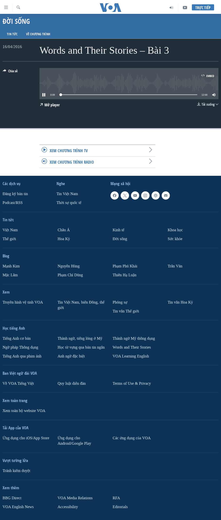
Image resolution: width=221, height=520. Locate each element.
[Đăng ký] (166, 195)
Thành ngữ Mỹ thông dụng (134, 338)
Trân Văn (175, 266)
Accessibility (68, 506)
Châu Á (64, 230)
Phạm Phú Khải (125, 266)
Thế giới (9, 238)
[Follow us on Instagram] (145, 195)
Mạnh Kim (11, 266)
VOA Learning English (131, 356)
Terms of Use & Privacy (132, 383)
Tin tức (12, 34)
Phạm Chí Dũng (70, 275)
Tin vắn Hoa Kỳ (180, 302)
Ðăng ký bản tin (15, 193)
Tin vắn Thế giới (126, 310)
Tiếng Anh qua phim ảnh (22, 356)
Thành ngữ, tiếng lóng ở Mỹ (80, 338)
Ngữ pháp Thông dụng (20, 347)
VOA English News (18, 506)
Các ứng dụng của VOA (132, 437)
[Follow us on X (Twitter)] (125, 195)
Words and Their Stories (132, 347)
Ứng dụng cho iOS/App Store (26, 437)
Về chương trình (38, 34)
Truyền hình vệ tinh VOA (23, 302)
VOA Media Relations (75, 497)
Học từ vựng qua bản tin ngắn (81, 347)
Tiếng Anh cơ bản (17, 338)
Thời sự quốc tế (69, 202)
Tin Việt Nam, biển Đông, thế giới (81, 305)
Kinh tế (118, 230)
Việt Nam (10, 230)
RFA (116, 497)
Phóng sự (120, 302)
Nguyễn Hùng (69, 266)
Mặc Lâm (10, 275)
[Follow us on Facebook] (114, 195)
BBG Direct (12, 497)
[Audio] (171, 7)
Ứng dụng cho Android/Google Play (74, 440)
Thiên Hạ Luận (124, 275)
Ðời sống (120, 238)
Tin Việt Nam (67, 193)
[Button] (10, 72)
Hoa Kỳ (64, 238)
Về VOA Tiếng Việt (18, 383)
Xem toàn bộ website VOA (24, 410)
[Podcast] (156, 195)
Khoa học (175, 230)
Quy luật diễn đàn (72, 383)
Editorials (120, 506)
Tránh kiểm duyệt (16, 470)
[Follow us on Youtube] (135, 195)
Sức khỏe (175, 238)
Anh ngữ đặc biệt (71, 356)
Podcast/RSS (13, 202)
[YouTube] (185, 7)
